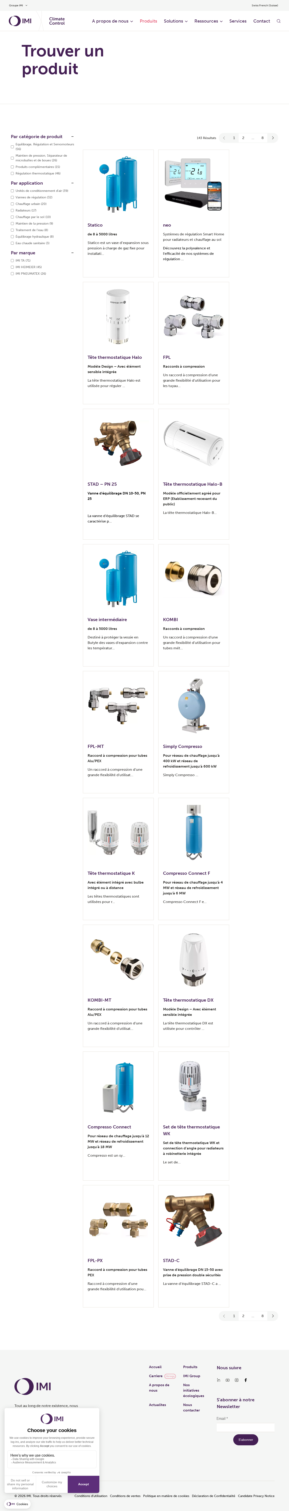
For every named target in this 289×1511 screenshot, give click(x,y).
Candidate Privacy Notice (256, 1496)
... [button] (253, 138)
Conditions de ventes (125, 1496)
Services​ (238, 21)
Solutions (173, 21)
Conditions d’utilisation (91, 1496)
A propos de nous (110, 21)
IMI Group (191, 1376)
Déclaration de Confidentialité (213, 1496)
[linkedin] (218, 1380)
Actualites (157, 1405)
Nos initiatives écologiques (193, 1390)
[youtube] (227, 1380)
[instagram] (236, 1380)
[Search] (278, 21)
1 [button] (234, 138)
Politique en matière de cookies (166, 1496)
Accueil (155, 1367)
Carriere (156, 1376)
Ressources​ (206, 21)
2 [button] (243, 138)
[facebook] (245, 1380)
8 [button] (262, 138)
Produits (148, 21)
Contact (261, 21)
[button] (224, 138)
